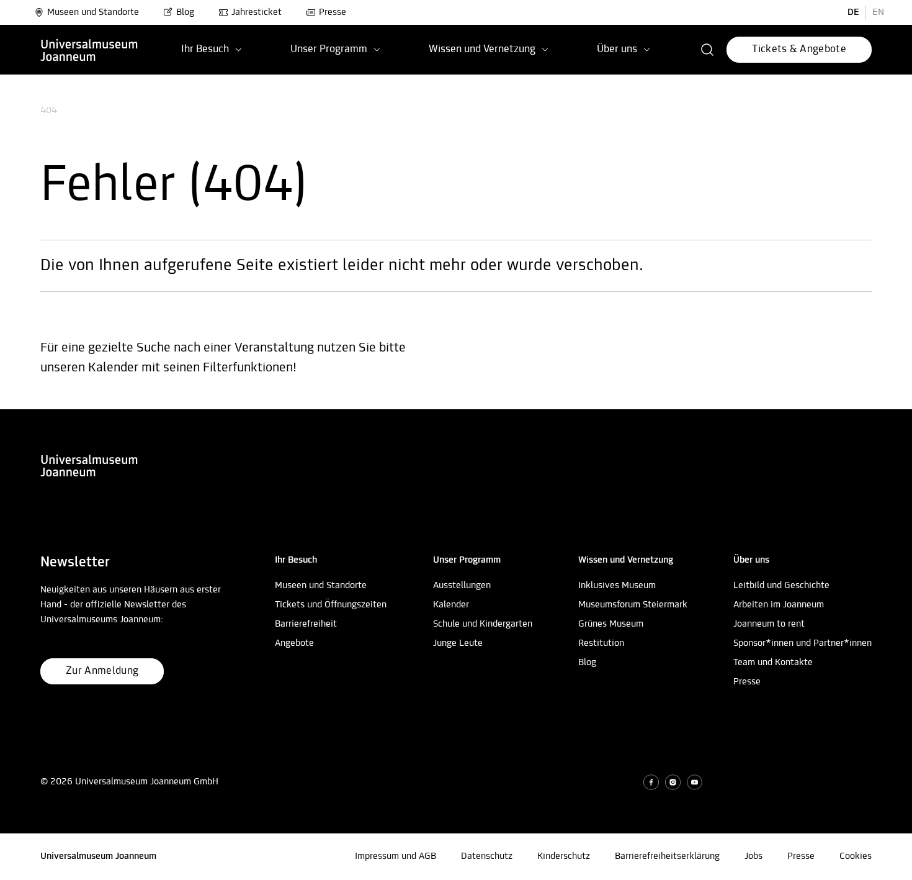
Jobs (753, 856)
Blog (185, 12)
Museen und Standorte (93, 12)
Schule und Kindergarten (482, 624)
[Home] (89, 49)
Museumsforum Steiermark (632, 605)
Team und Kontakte (773, 663)
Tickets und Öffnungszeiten (331, 605)
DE (853, 12)
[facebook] (651, 782)
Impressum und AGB (395, 856)
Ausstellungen (462, 586)
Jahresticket (256, 12)
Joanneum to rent (769, 624)
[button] (707, 49)
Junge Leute (458, 643)
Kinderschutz (563, 856)
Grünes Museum (610, 624)
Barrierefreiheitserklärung (667, 856)
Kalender (451, 605)
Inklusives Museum (617, 586)
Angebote (294, 643)
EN (878, 12)
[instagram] (673, 782)
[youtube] (694, 782)
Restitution (601, 643)
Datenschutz (486, 856)
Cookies (855, 856)
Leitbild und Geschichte (781, 586)
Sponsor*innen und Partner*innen (802, 643)
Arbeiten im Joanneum (778, 605)
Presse (332, 12)
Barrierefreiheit (306, 624)
